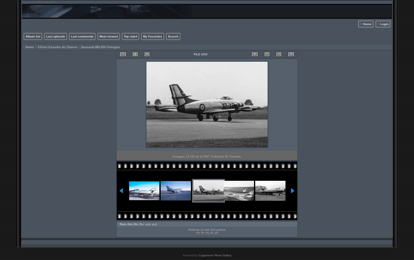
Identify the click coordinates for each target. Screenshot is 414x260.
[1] (198, 233)
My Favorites (152, 36)
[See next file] (279, 54)
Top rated (130, 36)
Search (173, 36)
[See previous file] (267, 54)
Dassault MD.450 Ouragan (100, 47)
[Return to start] (255, 54)
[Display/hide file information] (135, 54)
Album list (32, 36)
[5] (216, 233)
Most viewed (108, 36)
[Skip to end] (291, 54)
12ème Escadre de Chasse (58, 47)
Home (367, 24)
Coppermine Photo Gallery (215, 255)
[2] (202, 233)
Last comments (82, 36)
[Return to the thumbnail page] (123, 54)
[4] (211, 233)
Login (384, 24)
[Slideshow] (147, 54)
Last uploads (55, 36)
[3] (207, 233)
